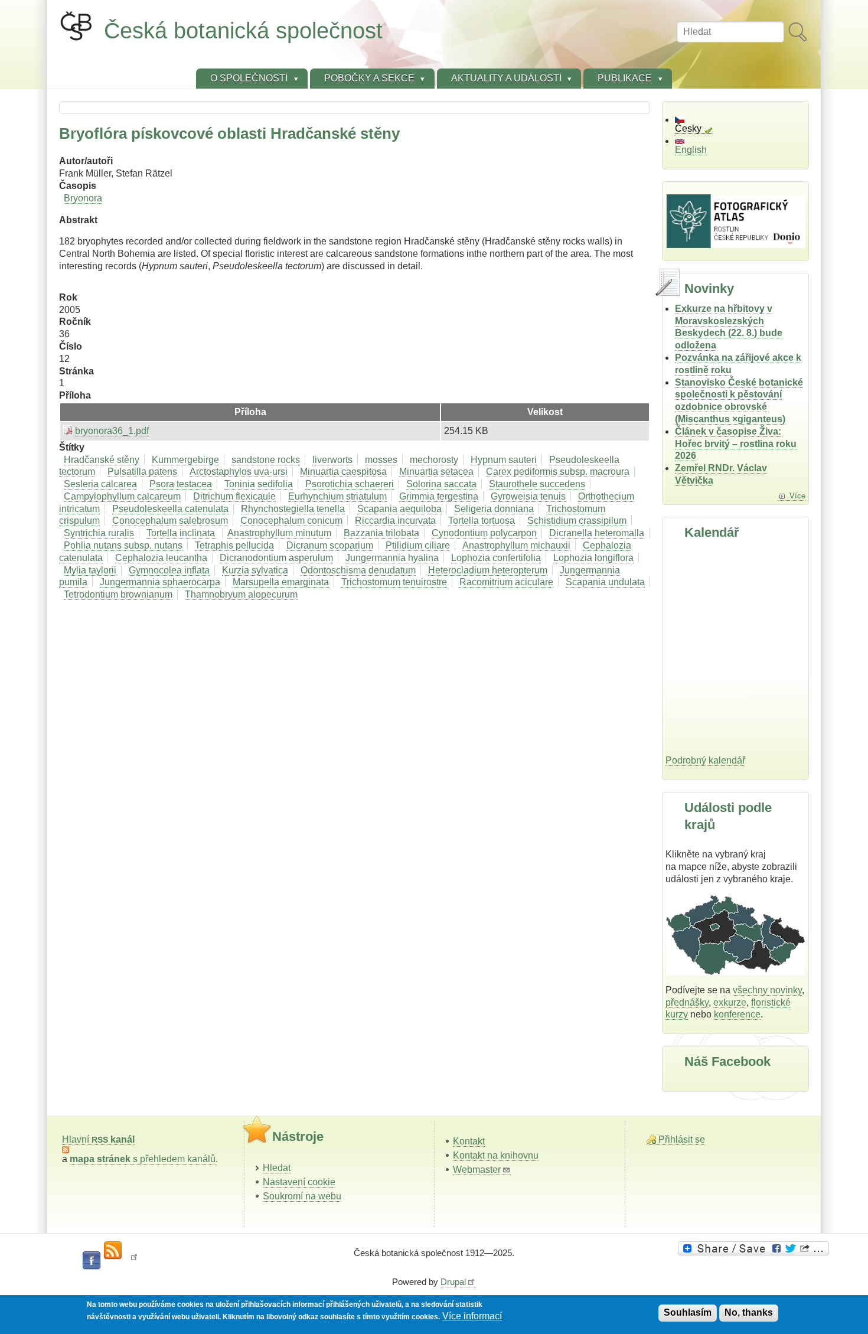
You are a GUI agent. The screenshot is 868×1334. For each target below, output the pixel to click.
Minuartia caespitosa (343, 472)
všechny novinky (767, 990)
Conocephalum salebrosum (170, 521)
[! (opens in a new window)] (134, 1260)
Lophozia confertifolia (496, 558)
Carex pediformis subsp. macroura (557, 472)
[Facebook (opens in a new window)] (91, 1260)
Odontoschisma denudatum (358, 570)
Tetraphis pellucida (234, 545)
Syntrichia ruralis (99, 533)
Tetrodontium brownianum (118, 594)
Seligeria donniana (494, 509)
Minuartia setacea (436, 472)
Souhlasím (688, 1312)
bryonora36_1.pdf (112, 431)
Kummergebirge (185, 460)
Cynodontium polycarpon (484, 533)
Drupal (453, 1282)
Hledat (277, 1168)
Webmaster (477, 1170)
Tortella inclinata (181, 533)
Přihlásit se (681, 1139)
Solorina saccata (441, 484)
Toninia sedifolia (258, 484)
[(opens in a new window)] (755, 1248)
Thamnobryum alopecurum (241, 594)
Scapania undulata (605, 582)
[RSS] (112, 1250)
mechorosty (434, 460)
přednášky (687, 1002)
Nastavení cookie (299, 1182)
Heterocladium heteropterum (487, 570)
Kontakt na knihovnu (496, 1155)
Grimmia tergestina (438, 496)
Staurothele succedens (537, 484)
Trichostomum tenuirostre (394, 582)
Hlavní (98, 1139)
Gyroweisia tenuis (528, 496)
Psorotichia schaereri (349, 484)
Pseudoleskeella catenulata (170, 509)
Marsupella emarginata (281, 582)
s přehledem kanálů (143, 1159)
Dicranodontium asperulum (276, 558)
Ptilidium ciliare (418, 545)
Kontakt (469, 1141)
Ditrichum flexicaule (234, 496)
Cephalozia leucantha (161, 558)
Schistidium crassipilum (576, 521)
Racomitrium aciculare (506, 582)
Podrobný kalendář (705, 760)
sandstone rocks (265, 460)
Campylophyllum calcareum (122, 496)
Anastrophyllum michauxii (516, 545)
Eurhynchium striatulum (337, 496)
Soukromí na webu (302, 1196)
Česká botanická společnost (243, 30)
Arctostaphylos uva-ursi (239, 472)
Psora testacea (180, 484)
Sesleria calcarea (100, 484)
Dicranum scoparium (329, 545)
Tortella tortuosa (481, 521)
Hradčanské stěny (101, 460)
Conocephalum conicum (291, 521)
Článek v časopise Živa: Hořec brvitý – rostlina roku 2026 (736, 443)
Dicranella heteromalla (596, 533)
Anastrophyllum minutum (279, 533)
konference (737, 1014)
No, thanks (749, 1312)
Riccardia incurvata (395, 521)
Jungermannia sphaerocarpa (160, 582)
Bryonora (83, 198)
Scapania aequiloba (399, 509)
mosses (381, 460)
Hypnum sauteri (504, 460)
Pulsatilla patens (142, 472)
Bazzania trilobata (381, 533)
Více (797, 495)
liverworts (332, 460)
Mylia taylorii (90, 570)
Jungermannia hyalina (392, 558)
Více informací (472, 1316)
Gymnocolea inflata (169, 570)
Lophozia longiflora (593, 558)
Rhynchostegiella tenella (293, 509)
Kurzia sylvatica (255, 570)
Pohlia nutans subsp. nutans (123, 545)
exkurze (729, 1002)
